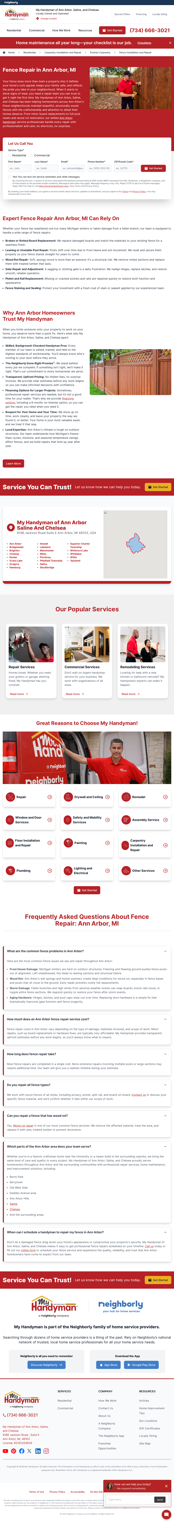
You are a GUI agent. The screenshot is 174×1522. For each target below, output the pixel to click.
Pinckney (45, 557)
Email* (64, 161)
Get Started (155, 168)
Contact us (139, 1094)
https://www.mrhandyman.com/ (53, 186)
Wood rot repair (23, 1125)
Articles (144, 1400)
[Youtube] (5, 1451)
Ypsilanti (75, 560)
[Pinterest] (13, 1451)
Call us (149, 1246)
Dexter (13, 557)
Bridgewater (17, 547)
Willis (73, 557)
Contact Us (105, 1408)
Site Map (145, 1443)
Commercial (42, 155)
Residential (19, 155)
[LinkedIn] (38, 1451)
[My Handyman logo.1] (26, 1399)
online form (28, 1250)
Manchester (47, 550)
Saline (43, 564)
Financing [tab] (141, 14)
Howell (44, 543)
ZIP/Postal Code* (124, 161)
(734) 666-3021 (22, 1415)
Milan (43, 553)
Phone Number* (96, 161)
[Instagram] (46, 1451)
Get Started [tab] (114, 30)
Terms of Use (36, 1491)
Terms (125, 191)
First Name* (14, 161)
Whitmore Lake (79, 550)
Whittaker (76, 553)
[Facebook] (21, 1451)
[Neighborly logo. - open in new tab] (11, 2)
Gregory (14, 564)
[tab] (36, 30)
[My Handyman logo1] (54, 1306)
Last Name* (41, 161)
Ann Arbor (16, 543)
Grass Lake (16, 560)
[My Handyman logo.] (17, 14)
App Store (110, 1365)
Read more (17, 694)
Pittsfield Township (51, 560)
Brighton (15, 550)
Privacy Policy (139, 191)
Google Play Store (143, 1365)
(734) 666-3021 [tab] (150, 30)
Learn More (13, 463)
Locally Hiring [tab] (159, 14)
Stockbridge (47, 567)
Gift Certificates (149, 1428)
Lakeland (45, 547)
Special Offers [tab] (122, 14)
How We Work (107, 1400)
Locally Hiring (148, 1436)
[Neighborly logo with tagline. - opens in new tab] (121, 1306)
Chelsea (14, 553)
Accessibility (78, 1491)
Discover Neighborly (44, 1365)
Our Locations (148, 1420)
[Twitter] (30, 1451)
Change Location (49, 18)
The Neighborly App (111, 1436)
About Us (104, 1416)
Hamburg (15, 567)
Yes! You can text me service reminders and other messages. (46, 176)
